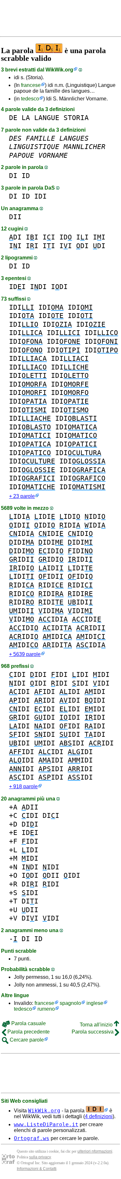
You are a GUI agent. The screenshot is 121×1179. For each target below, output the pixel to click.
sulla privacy (40, 1157)
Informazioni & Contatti (36, 1168)
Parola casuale (28, 1023)
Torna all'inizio (97, 1024)
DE (13, 118)
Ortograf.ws (31, 1138)
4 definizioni (99, 1116)
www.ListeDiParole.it (46, 1124)
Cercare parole (26, 1040)
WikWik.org (59, 69)
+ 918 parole (23, 786)
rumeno (46, 1009)
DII (15, 217)
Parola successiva (93, 1031)
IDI (40, 196)
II (32, 237)
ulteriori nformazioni (94, 1151)
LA (26, 118)
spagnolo (70, 1003)
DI (13, 176)
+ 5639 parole (25, 654)
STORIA (76, 118)
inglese (94, 1003)
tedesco (30, 98)
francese (31, 85)
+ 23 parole (22, 496)
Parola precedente (28, 1031)
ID (26, 176)
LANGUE (46, 118)
